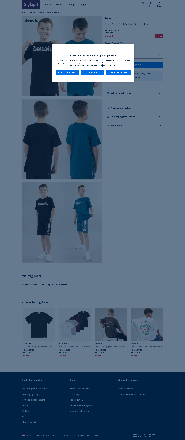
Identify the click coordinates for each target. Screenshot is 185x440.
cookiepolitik (111, 65)
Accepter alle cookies (67, 72)
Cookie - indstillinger (118, 72)
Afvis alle (93, 72)
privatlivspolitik (95, 65)
